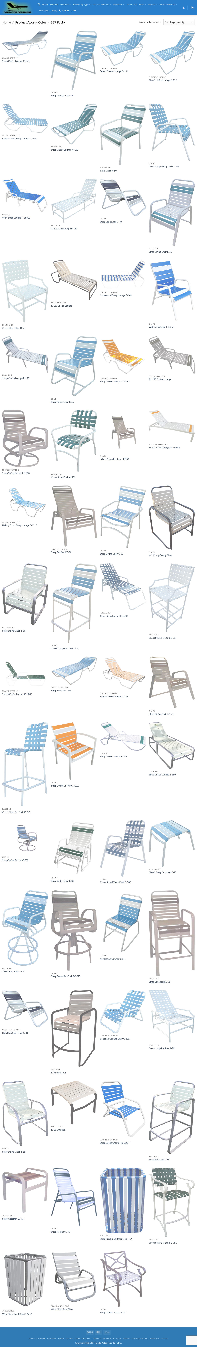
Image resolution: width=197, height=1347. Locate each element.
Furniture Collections (59, 4)
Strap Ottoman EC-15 (13, 1218)
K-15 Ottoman (58, 1129)
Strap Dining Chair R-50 (160, 251)
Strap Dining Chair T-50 (13, 630)
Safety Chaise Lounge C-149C (17, 694)
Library (54, 11)
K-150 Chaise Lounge (61, 305)
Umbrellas (117, 4)
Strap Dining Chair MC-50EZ (65, 785)
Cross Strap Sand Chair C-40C (115, 1038)
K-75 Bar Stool (58, 1072)
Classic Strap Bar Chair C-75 (64, 648)
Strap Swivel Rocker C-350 (15, 860)
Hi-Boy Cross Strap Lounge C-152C (19, 525)
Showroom (43, 11)
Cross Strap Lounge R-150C (114, 616)
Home (45, 4)
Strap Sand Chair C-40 (111, 222)
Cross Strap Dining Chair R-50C (115, 882)
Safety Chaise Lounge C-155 (114, 696)
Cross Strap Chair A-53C (63, 477)
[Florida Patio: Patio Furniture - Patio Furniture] (17, 7)
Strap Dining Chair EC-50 (161, 714)
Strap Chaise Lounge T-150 (162, 774)
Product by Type (80, 4)
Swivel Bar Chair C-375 (13, 971)
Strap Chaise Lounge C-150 (15, 61)
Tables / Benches (101, 4)
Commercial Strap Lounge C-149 (116, 295)
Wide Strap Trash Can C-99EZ (17, 1314)
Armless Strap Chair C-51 (112, 959)
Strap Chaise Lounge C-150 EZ (115, 381)
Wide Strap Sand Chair (62, 1309)
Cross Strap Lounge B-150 (64, 228)
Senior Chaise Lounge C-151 (114, 71)
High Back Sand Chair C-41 (15, 1033)
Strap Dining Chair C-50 (62, 95)
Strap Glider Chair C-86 (62, 881)
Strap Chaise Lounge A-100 (64, 149)
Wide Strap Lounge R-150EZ (16, 217)
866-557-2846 (69, 10)
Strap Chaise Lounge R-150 (15, 378)
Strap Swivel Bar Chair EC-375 (65, 976)
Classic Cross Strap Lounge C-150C (19, 138)
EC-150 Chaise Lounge (160, 379)
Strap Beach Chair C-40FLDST (115, 1143)
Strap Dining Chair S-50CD (113, 1312)
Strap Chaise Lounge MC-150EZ (164, 447)
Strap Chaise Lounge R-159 (113, 756)
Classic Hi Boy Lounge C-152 (163, 80)
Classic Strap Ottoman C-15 (162, 872)
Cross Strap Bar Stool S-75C (163, 1242)
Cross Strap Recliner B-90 (161, 1048)
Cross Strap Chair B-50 (13, 328)
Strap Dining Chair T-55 (13, 1151)
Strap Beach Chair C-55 (62, 402)
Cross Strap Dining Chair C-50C (164, 166)
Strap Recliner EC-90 (61, 552)
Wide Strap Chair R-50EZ (161, 327)
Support (151, 4)
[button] (39, 5)
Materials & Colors (135, 4)
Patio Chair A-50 (108, 170)
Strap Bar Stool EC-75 (159, 981)
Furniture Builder (167, 4)
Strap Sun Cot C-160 (61, 690)
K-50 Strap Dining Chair (160, 555)
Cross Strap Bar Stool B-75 (162, 638)
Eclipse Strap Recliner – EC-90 (114, 459)
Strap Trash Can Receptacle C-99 (116, 1239)
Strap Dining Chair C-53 (111, 553)
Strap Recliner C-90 (60, 1232)
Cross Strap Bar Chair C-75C (16, 812)
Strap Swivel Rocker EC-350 (16, 473)
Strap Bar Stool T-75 (159, 1159)
